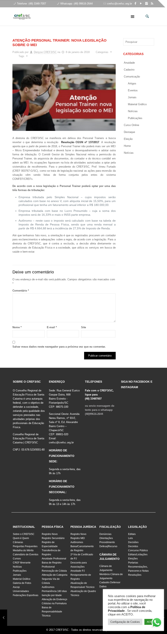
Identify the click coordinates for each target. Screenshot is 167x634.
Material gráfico (137, 104)
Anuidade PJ (77, 570)
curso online (131, 125)
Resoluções (134, 574)
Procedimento (107, 542)
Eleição (128, 138)
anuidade (129, 62)
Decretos (133, 546)
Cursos (17, 558)
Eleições (133, 558)
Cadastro (129, 69)
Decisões (133, 542)
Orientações (106, 538)
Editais (132, 534)
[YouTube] (141, 3)
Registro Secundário (53, 538)
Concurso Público (138, 550)
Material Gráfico (21, 579)
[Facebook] (135, 3)
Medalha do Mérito (23, 550)
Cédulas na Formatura (54, 603)
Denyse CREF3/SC (45, 52)
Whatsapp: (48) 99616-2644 (76, 3)
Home (127, 145)
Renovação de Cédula (54, 570)
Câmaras (18, 542)
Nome (17, 327)
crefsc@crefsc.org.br (119, 3)
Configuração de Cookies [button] (125, 621)
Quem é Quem (21, 538)
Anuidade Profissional (54, 558)
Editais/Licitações (137, 554)
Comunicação (132, 76)
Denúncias (105, 534)
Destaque (129, 132)
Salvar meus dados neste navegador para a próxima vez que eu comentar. (59, 346)
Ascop (16, 587)
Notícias (133, 111)
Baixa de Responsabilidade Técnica (52, 611)
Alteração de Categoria (54, 574)
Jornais (132, 97)
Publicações (135, 118)
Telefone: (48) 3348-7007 (31, 3)
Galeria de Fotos (22, 583)
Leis (130, 538)
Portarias (133, 562)
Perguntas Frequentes (25, 546)
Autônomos (48, 587)
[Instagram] (146, 3)
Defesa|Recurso (108, 546)
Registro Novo (50, 534)
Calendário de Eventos (25, 554)
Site (83, 327)
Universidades (21, 591)
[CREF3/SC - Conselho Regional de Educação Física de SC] (22, 13)
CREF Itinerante (22, 562)
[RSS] (152, 3)
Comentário (20, 290)
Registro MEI (77, 538)
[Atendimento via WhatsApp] (157, 623)
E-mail (52, 327)
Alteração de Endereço (54, 599)
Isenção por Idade (52, 595)
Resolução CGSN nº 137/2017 (80, 142)
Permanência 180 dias (54, 591)
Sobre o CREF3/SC (23, 534)
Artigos (132, 83)
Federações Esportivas (25, 595)
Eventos (133, 90)
